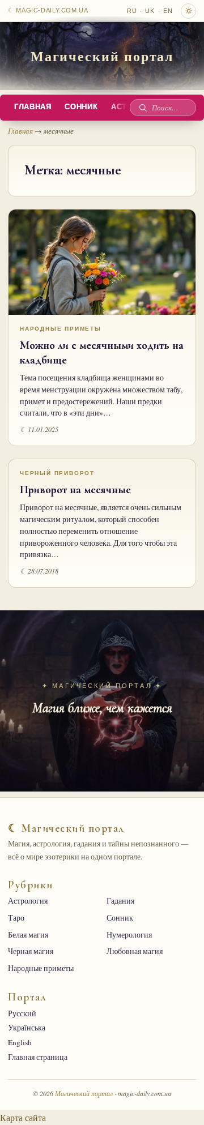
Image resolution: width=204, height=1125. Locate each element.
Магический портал (102, 56)
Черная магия (30, 951)
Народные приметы (60, 329)
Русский (22, 1013)
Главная (32, 107)
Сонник (81, 107)
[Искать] (143, 107)
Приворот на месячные (75, 490)
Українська (26, 1028)
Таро (16, 918)
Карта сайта (23, 1117)
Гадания (120, 901)
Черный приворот (57, 473)
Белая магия (28, 935)
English (20, 1042)
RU (132, 10)
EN (168, 10)
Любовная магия (135, 951)
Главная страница (37, 1057)
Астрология (28, 901)
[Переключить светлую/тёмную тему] (188, 11)
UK (150, 10)
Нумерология (129, 935)
